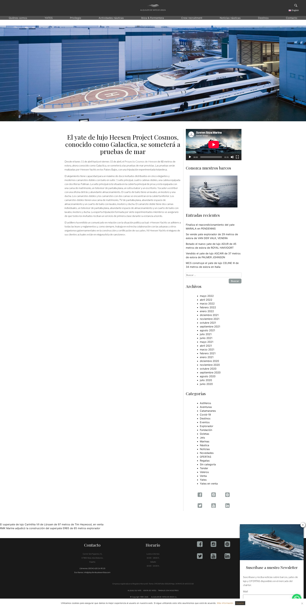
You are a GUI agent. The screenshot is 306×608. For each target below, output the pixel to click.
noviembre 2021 (209, 318)
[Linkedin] (227, 556)
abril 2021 (206, 345)
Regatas (205, 460)
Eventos (205, 422)
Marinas (204, 441)
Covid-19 (205, 414)
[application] (213, 144)
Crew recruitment (191, 17)
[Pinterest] (227, 544)
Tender (204, 468)
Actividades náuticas (111, 17)
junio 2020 (206, 384)
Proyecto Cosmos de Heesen (141, 161)
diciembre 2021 (209, 315)
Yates (203, 479)
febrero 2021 (207, 353)
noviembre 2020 (210, 364)
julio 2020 (206, 380)
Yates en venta (209, 483)
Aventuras (206, 407)
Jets (202, 437)
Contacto (291, 17)
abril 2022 (206, 299)
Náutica (204, 445)
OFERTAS (205, 456)
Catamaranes (208, 410)
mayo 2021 (206, 341)
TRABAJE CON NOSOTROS (167, 590)
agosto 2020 (207, 376)
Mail (245, 591)
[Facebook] (200, 544)
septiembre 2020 (210, 372)
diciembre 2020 (209, 361)
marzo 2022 (207, 303)
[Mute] (232, 157)
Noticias (205, 449)
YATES (49, 17)
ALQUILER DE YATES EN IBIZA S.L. (164, 597)
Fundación (206, 430)
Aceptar (240, 603)
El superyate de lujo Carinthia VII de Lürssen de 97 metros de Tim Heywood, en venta (51, 524)
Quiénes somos (18, 17)
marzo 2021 (207, 349)
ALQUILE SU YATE (135, 590)
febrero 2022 (208, 307)
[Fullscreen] (237, 157)
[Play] (190, 157)
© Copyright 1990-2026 (139, 597)
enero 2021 (206, 357)
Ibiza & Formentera (152, 17)
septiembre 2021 (210, 326)
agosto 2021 (207, 330)
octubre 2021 (208, 322)
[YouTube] (213, 556)
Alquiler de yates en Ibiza (153, 10)
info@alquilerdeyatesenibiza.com (97, 572)
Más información (225, 603)
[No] (302, 603)
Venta (203, 475)
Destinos (263, 17)
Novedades (207, 452)
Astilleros (205, 403)
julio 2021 (205, 334)
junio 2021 (206, 338)
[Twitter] (200, 556)
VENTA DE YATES (150, 590)
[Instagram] (213, 544)
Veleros (204, 472)
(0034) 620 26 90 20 (96, 568)
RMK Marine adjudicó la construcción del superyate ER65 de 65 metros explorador (50, 528)
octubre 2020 (208, 368)
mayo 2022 (207, 295)
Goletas (204, 433)
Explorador (206, 426)
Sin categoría (208, 464)
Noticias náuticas (230, 17)
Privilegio (75, 17)
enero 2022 (207, 311)
